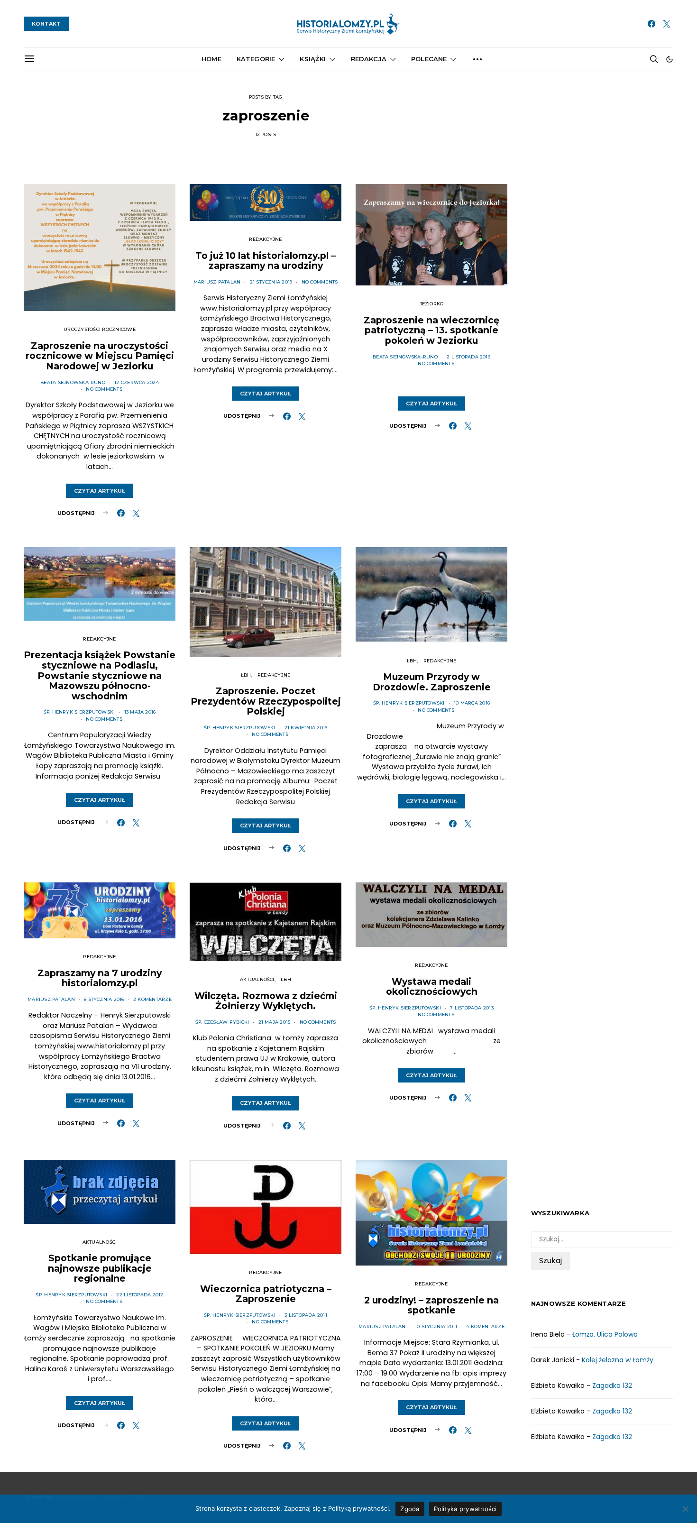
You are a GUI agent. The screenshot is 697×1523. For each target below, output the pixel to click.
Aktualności (257, 979)
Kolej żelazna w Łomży (617, 1360)
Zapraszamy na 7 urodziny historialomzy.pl (99, 978)
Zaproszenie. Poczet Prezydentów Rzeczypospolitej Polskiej (266, 701)
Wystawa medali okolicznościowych (431, 987)
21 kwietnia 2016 (306, 727)
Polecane (429, 59)
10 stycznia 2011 (436, 1326)
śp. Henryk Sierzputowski (79, 712)
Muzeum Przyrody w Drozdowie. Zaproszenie (432, 682)
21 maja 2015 (274, 1022)
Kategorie (256, 59)
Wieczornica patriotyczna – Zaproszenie (265, 1294)
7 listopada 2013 (472, 1007)
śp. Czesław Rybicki (222, 1022)
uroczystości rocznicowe (100, 329)
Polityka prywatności (465, 1509)
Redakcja (368, 59)
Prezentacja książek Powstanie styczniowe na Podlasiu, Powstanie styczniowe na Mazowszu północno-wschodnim (99, 675)
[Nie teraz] (685, 1509)
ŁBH (246, 675)
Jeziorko (432, 303)
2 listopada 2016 (468, 356)
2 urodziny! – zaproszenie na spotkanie (431, 1305)
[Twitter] (666, 24)
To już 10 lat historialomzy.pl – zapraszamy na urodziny (265, 261)
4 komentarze (485, 1326)
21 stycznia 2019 (271, 281)
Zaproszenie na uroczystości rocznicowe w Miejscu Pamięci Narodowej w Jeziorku (100, 356)
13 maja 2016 (140, 712)
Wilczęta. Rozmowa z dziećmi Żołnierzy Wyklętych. (265, 1001)
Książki (313, 59)
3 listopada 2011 (305, 1315)
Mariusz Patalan (217, 281)
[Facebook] (651, 24)
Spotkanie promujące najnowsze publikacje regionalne (100, 1268)
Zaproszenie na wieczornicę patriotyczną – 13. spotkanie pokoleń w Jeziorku (431, 330)
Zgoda (409, 1509)
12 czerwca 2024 (136, 382)
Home (211, 59)
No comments (104, 389)
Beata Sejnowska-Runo (72, 382)
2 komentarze (152, 999)
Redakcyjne (265, 239)
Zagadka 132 (612, 1385)
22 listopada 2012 (139, 1294)
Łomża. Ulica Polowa (605, 1334)
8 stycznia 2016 (104, 999)
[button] (669, 59)
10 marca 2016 (472, 703)
